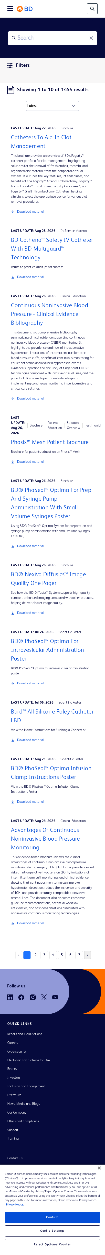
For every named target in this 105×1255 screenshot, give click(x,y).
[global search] (92, 8)
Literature (14, 1095)
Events (12, 1069)
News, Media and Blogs (23, 1104)
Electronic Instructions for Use (28, 1060)
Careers (12, 1043)
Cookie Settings (52, 1230)
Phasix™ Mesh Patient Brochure (50, 442)
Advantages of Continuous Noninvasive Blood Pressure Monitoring (45, 839)
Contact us (14, 1158)
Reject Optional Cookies (52, 1244)
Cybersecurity (17, 1051)
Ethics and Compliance (23, 1121)
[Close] (99, 1168)
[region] (52, 1210)
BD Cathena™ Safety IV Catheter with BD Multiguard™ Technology (52, 249)
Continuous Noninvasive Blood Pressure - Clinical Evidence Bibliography (49, 314)
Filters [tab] (23, 65)
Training (13, 1138)
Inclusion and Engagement (26, 1086)
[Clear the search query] (91, 38)
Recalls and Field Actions (24, 1034)
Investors (13, 1077)
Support (13, 1130)
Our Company (17, 1112)
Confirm (52, 1217)
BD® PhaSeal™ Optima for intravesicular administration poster (47, 650)
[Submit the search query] (13, 38)
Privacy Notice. (15, 1204)
